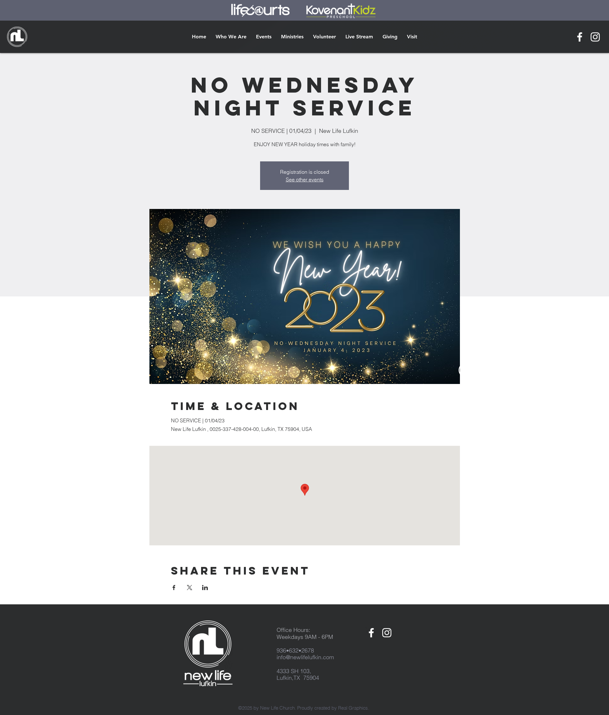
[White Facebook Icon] (579, 37)
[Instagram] (595, 37)
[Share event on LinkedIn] (205, 587)
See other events (305, 179)
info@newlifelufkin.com (305, 657)
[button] (231, 37)
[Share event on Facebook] (174, 587)
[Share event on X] (190, 587)
